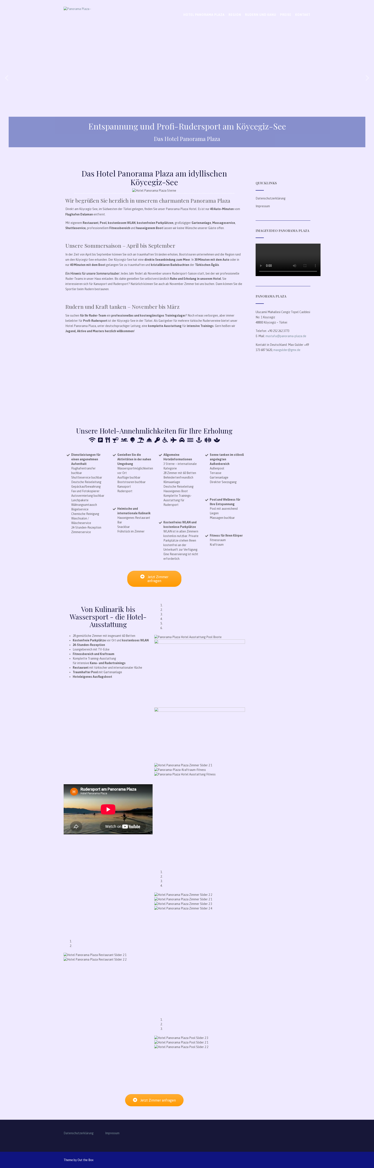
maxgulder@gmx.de (286, 350)
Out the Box (85, 1160)
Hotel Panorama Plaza (204, 14)
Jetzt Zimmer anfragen (157, 579)
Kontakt (302, 14)
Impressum (263, 206)
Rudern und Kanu (260, 14)
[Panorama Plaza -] (91, 19)
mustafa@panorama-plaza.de (286, 336)
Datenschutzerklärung (270, 198)
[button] (6, 77)
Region (235, 14)
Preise (285, 14)
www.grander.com (128, 1066)
